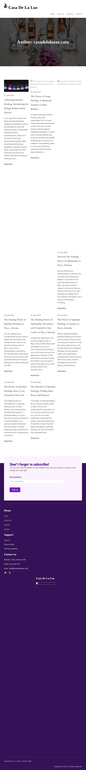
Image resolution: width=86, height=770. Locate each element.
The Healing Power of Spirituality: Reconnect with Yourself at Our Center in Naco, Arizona (43, 326)
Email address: (16, 477)
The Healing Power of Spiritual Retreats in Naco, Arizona (15, 323)
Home (6, 516)
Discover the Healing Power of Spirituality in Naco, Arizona (69, 260)
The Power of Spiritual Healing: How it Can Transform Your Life (15, 390)
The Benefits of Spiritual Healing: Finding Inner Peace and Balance (43, 390)
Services (7, 525)
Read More (8, 164)
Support (7, 540)
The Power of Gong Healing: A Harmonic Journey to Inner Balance (41, 102)
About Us (7, 520)
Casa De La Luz (23, 7)
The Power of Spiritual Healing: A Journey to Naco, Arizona (68, 323)
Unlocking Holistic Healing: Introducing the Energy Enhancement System (16, 106)
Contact (7, 529)
